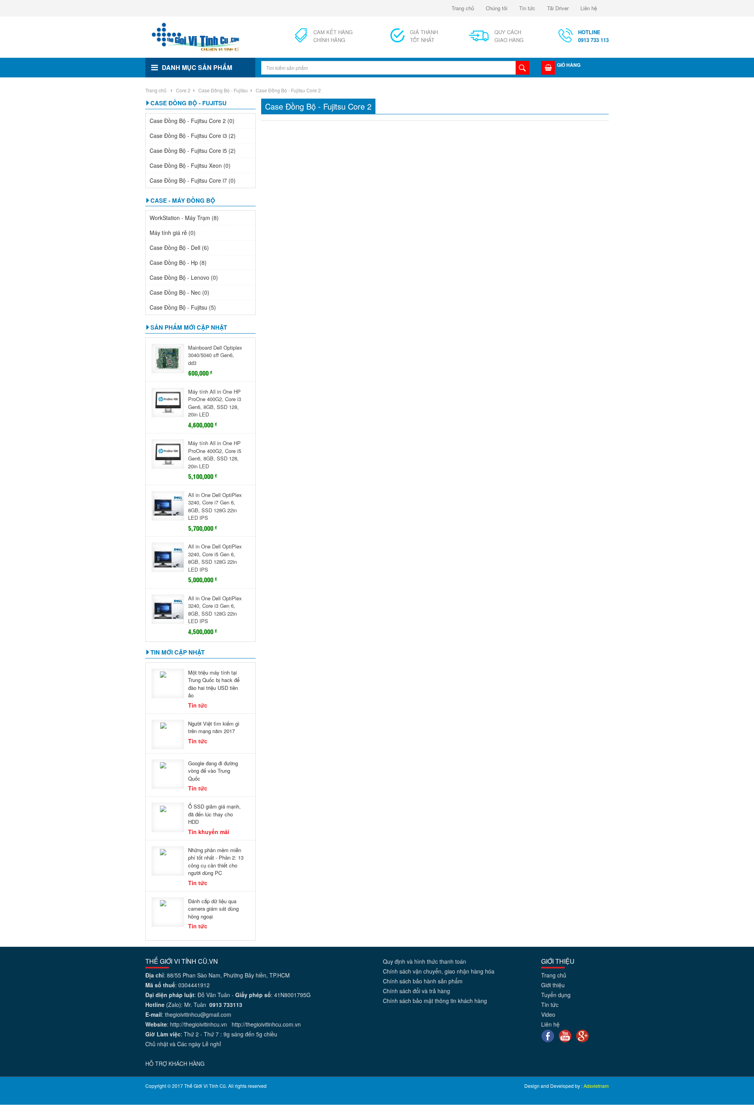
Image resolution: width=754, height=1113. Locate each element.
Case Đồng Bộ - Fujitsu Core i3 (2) (193, 135)
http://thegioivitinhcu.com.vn (266, 1024)
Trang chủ (463, 8)
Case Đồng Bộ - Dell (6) (179, 247)
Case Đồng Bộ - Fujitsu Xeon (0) (190, 165)
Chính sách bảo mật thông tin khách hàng (435, 1001)
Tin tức (527, 8)
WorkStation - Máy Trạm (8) (184, 218)
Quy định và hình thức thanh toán (424, 961)
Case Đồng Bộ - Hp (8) (178, 262)
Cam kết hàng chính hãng (333, 36)
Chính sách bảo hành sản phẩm (423, 981)
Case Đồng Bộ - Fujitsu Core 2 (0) (192, 121)
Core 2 (183, 90)
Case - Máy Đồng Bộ (182, 200)
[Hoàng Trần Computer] (196, 36)
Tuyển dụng (556, 995)
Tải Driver (558, 8)
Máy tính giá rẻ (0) (173, 233)
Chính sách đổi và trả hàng (416, 991)
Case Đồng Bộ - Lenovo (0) (184, 277)
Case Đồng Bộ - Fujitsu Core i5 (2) (193, 150)
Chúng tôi (496, 8)
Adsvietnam (596, 1085)
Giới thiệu (553, 985)
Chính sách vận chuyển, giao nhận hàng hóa (438, 971)
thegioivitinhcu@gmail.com (198, 1014)
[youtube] (565, 1035)
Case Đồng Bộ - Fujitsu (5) (183, 307)
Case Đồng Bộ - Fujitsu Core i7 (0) (193, 180)
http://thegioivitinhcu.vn (198, 1024)
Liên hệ (588, 8)
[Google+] (582, 1035)
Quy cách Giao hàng (508, 36)
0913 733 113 (593, 36)
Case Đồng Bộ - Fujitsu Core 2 (288, 90)
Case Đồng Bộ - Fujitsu (222, 90)
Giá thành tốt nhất (424, 36)
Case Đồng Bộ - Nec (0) (179, 292)
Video (548, 1014)
